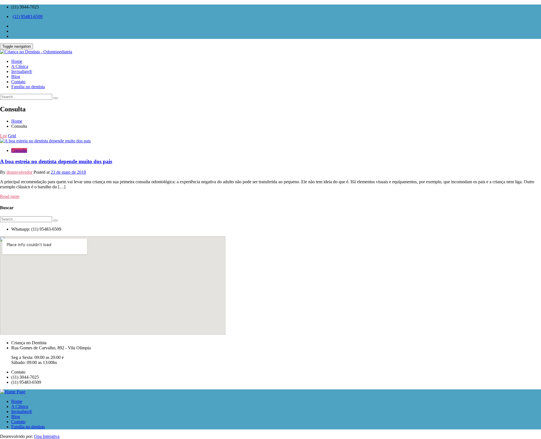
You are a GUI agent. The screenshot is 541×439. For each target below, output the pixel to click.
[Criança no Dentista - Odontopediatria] (270, 51)
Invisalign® (21, 411)
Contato (18, 421)
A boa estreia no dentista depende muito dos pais (56, 161)
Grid (12, 135)
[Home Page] (12, 391)
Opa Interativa (46, 436)
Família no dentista (28, 426)
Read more (9, 196)
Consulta (19, 150)
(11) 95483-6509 (28, 16)
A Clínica (19, 406)
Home (16, 121)
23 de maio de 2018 (68, 172)
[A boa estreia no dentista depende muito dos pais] (45, 140)
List (3, 135)
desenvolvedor (19, 172)
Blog (15, 416)
